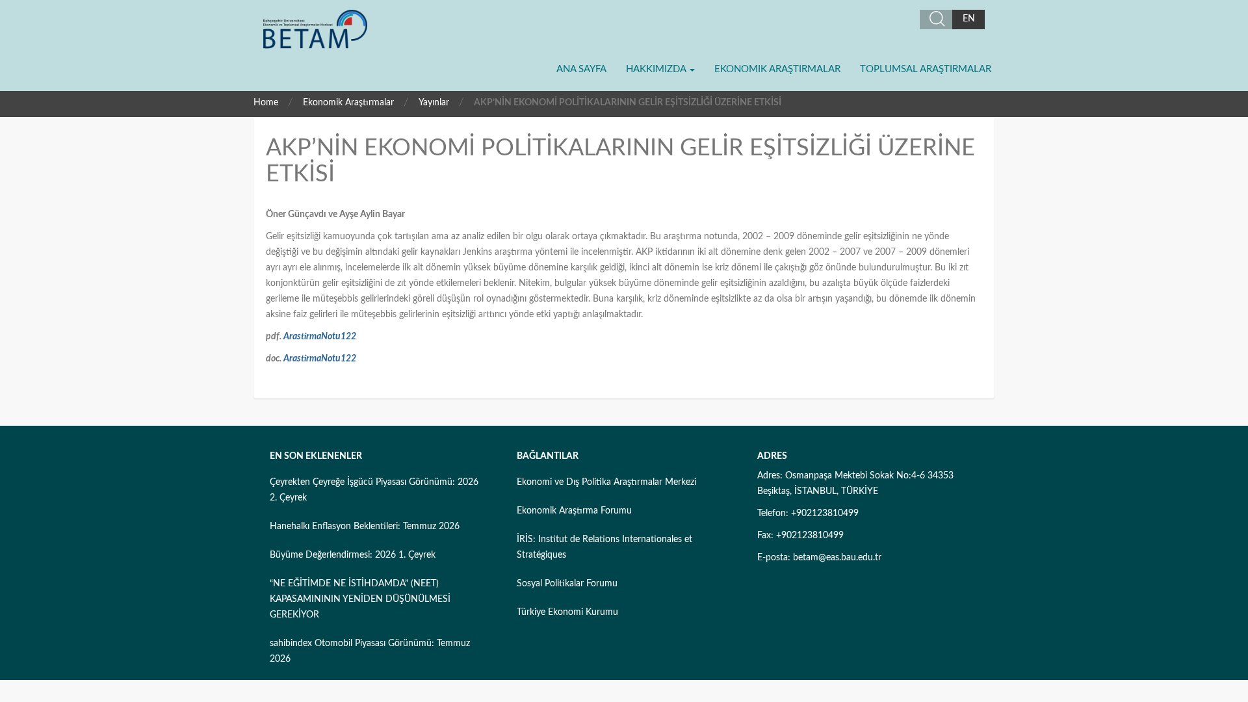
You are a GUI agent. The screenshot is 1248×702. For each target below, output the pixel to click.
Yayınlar (434, 102)
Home (266, 102)
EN (969, 18)
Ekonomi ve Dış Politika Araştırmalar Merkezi (606, 482)
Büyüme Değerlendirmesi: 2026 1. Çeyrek (353, 555)
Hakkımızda (657, 69)
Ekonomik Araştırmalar (777, 69)
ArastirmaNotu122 (319, 336)
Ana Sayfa (581, 69)
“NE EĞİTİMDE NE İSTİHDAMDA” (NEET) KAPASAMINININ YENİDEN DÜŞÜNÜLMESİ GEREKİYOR (360, 599)
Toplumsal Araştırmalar (925, 69)
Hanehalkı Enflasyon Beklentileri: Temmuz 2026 (365, 526)
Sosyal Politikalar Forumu (567, 583)
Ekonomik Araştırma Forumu (574, 510)
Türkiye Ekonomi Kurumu (567, 612)
